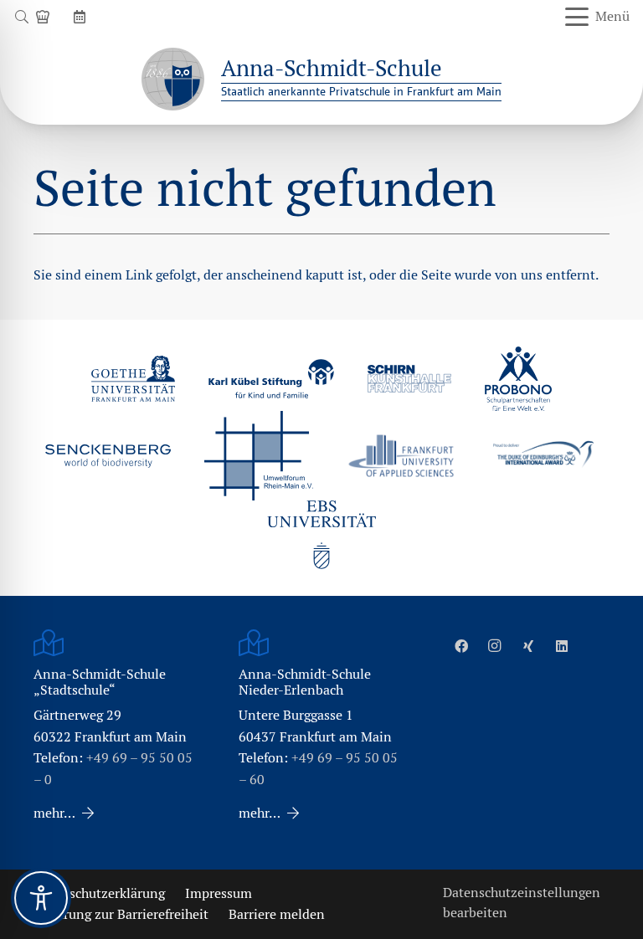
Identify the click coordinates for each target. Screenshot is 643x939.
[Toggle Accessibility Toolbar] (41, 898)
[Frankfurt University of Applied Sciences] (401, 456)
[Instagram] (495, 646)
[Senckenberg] (108, 456)
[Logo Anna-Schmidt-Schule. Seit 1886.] (172, 79)
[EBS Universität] (321, 534)
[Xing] (528, 646)
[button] (21, 16)
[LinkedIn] (562, 646)
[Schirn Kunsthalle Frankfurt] (409, 379)
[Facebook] (461, 646)
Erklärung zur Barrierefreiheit (120, 914)
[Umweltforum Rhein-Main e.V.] (258, 455)
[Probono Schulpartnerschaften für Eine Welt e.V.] (518, 379)
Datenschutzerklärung (99, 893)
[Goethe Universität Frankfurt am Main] (133, 378)
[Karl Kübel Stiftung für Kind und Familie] (271, 378)
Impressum (218, 893)
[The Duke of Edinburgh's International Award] (543, 456)
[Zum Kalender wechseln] (82, 16)
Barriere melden (277, 914)
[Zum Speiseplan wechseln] (45, 16)
